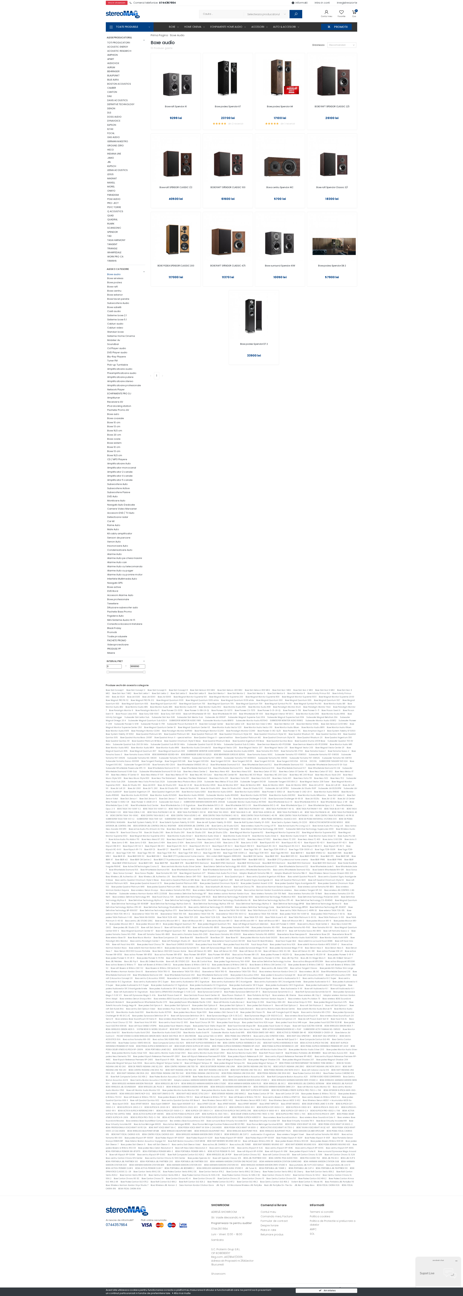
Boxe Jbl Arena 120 (191, 968)
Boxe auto (113, 414)
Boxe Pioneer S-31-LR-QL (269, 710)
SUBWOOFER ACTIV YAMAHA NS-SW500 (321, 1029)
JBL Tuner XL (251, 1168)
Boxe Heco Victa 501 (260, 778)
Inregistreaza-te (347, 3)
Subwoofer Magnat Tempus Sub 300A (124, 1063)
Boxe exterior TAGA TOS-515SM (263, 914)
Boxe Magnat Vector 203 (301, 747)
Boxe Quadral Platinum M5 (149, 734)
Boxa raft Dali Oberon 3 (158, 1144)
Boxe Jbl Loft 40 (333, 785)
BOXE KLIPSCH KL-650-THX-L (215, 1114)
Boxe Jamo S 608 (249, 842)
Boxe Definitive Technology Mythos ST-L (198, 910)
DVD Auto (112, 496)
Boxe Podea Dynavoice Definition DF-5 (242, 991)
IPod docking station (119, 406)
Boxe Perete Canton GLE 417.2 (221, 1181)
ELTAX (110, 129)
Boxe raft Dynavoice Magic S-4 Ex (140, 995)
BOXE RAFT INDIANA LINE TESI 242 (180, 1070)
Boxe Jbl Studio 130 (132, 785)
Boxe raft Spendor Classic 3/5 (227, 1158)
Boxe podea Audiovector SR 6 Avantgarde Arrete (255, 988)
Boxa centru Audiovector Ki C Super (319, 978)
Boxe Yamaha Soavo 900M (137, 754)
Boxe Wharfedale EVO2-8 (306, 802)
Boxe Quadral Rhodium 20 (309, 737)
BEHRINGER (113, 71)
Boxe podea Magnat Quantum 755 (214, 924)
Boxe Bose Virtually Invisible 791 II (298, 1120)
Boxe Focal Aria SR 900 (145, 1022)
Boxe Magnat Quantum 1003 (169, 700)
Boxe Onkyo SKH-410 (275, 1002)
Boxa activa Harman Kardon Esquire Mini (276, 886)
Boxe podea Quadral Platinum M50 (163, 886)
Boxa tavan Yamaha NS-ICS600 (225, 934)
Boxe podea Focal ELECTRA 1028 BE (325, 1022)
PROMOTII (341, 27)
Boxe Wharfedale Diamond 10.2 (257, 764)
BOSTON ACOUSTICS (119, 83)
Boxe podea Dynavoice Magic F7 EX (286, 948)
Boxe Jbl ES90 (148, 696)
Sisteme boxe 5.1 (117, 319)
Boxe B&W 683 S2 (257, 859)
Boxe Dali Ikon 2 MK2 (303, 690)
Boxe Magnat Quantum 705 (221, 703)
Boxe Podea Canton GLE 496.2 (307, 1073)
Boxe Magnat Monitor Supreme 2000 (336, 696)
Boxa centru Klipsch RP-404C (279, 1148)
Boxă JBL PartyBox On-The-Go (278, 1185)
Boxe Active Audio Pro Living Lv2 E (294, 825)
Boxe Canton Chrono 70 (153, 1178)
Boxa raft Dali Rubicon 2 (311, 1005)
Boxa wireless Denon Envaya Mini (135, 998)
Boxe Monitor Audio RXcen (339, 727)
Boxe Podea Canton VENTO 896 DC (134, 1043)
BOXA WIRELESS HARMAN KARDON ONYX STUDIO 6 (264, 1165)
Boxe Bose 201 (217, 937)
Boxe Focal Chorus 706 (131, 832)
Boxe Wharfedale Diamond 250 (179, 975)
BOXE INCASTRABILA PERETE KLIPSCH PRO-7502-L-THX (296, 1090)
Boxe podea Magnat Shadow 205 (264, 1059)
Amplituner (113, 397)
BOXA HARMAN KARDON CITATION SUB (321, 1161)
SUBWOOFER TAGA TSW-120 (149, 819)
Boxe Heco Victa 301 (239, 778)
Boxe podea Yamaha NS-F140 (235, 927)
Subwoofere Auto (117, 484)
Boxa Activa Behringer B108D (176, 1124)
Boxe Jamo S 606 (213, 842)
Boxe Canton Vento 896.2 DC (147, 1171)
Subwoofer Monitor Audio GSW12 (320, 720)
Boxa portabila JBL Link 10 (338, 1165)
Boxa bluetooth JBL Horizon (218, 886)
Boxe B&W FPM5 (318, 859)
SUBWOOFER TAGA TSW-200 (178, 819)
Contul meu (268, 1212)
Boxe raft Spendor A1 (176, 106)
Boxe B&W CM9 (146, 863)
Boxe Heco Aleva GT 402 (208, 839)
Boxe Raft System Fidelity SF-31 (142, 822)
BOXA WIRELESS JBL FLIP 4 (167, 1083)
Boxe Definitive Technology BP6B (288, 903)
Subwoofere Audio (118, 303)
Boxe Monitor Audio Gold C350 (166, 1032)
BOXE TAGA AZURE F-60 (202, 808)
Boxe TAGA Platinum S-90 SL (302, 917)
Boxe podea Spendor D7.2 (254, 343)
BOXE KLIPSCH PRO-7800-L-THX (290, 1114)
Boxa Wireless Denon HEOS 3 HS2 (251, 1100)
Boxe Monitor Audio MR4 (142, 747)
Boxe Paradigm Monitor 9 (121, 710)
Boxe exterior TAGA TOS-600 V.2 (231, 914)
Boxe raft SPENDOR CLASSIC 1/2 (176, 187)
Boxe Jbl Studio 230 (196, 832)
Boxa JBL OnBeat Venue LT (340, 958)
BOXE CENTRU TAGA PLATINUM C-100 (296, 815)
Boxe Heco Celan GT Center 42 (293, 771)
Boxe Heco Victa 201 (218, 778)
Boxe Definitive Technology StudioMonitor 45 (229, 900)
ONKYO (111, 190)
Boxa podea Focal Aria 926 (282, 944)
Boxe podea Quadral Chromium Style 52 (219, 883)
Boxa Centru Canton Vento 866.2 (164, 1175)
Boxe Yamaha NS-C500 (163, 764)
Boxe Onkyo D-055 (255, 1002)
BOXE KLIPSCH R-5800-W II (266, 1110)
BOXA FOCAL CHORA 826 (328, 1185)
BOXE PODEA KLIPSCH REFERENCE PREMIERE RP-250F (236, 1046)
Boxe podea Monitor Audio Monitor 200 (220, 1090)
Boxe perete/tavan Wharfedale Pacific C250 (190, 1002)
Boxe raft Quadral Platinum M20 (290, 880)
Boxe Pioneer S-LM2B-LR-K (144, 802)
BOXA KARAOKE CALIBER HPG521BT (308, 1131)
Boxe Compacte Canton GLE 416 (315, 1039)
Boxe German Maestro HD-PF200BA (274, 744)
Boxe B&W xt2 (121, 859)
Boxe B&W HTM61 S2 (309, 856)
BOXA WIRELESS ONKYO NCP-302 (135, 1093)
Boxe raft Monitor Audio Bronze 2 (229, 1002)
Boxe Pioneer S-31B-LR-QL (197, 710)
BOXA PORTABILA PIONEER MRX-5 (190, 1151)
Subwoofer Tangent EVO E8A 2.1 (283, 781)
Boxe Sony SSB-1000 (149, 713)
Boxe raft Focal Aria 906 (123, 944)
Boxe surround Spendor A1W (280, 265)
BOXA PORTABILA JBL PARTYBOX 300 (191, 1161)
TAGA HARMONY (116, 240)
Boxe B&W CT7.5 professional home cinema (183, 856)
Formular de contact (274, 1221)
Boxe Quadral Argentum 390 (165, 791)
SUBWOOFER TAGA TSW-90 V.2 (120, 819)
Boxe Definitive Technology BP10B (292, 907)
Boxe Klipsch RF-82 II (334, 846)
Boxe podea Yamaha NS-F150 (266, 927)
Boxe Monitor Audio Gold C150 (136, 1032)
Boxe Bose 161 (232, 937)
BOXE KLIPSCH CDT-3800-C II (199, 1110)
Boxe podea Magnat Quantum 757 (179, 924)
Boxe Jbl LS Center (346, 798)
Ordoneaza (318, 44)
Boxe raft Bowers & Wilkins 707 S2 (210, 1097)
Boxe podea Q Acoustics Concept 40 (278, 975)
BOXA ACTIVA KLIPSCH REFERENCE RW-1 (136, 1110)
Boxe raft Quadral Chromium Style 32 (326, 880)
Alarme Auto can (117, 562)
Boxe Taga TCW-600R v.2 (235, 853)
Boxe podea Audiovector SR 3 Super (246, 985)
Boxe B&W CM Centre (253, 856)
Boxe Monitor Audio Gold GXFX (334, 937)
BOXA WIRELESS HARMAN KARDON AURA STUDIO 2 (246, 1080)
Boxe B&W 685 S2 (289, 856)
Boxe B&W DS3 (272, 856)
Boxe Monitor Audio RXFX (117, 730)
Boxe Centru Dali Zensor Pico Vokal (243, 1029)
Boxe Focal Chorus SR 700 (202, 1022)
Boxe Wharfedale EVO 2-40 (266, 805)
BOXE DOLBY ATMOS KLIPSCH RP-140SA (192, 1046)
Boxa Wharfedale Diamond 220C (212, 975)
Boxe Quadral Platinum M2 (248, 737)
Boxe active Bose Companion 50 (215, 1019)
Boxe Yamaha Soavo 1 (315, 751)
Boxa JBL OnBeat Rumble (152, 961)
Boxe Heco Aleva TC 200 (284, 839)
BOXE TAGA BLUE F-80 (334, 808)
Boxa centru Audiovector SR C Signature (190, 981)
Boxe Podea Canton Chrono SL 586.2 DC (241, 1175)
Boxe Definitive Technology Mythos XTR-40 (273, 900)
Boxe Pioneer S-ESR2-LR (273, 791)
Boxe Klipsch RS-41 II (269, 842)
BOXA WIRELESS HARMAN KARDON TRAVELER (132, 1083)
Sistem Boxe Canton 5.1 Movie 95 (307, 1181)
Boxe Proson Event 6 (331, 710)
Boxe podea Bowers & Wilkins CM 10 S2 (191, 964)
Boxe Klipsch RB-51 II (244, 846)
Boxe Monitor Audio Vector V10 (258, 727)
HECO (110, 149)
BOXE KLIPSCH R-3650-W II (241, 1107)
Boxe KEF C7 (163, 849)
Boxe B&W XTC (327, 856)
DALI (109, 96)
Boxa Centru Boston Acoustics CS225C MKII (151, 1080)
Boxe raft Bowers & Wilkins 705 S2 (140, 1097)
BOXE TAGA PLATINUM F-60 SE (161, 812)
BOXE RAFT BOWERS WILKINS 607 (268, 1144)
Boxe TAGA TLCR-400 (167, 917)
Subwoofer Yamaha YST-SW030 (324, 754)
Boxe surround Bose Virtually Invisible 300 (227, 1120)
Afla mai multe (182, 1293)
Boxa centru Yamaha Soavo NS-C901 (189, 934)
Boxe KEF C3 (188, 849)
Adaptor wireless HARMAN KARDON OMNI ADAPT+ (197, 1080)
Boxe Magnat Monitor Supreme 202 (283, 832)
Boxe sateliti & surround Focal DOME (315, 941)
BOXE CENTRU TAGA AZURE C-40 (186, 815)
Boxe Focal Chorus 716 (243, 886)
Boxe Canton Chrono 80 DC (126, 1178)
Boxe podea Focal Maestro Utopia (175, 1026)
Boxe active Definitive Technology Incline (271, 961)
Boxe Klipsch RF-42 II (337, 842)
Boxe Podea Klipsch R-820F (289, 1137)
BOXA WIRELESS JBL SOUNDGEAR (121, 1086)
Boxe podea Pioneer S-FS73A (150, 958)
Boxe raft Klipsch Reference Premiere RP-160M (204, 1056)
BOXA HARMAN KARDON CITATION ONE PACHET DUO (233, 1161)
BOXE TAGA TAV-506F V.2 (129, 808)
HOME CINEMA (192, 27)
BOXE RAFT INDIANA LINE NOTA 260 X (323, 1066)
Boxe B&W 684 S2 (205, 859)
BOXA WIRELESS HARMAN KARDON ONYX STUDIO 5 (199, 1134)
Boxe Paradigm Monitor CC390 (240, 730)
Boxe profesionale (118, 599)
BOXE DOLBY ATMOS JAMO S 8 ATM (318, 1103)
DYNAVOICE (113, 120)
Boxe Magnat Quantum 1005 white (202, 700)
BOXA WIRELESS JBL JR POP (219, 1154)
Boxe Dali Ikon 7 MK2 (121, 693)
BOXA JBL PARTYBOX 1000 (254, 1158)
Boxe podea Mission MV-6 (319, 920)
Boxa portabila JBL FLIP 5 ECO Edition (306, 1165)
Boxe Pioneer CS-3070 (172, 710)
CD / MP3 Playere (117, 459)
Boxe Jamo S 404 (157, 842)
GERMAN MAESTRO (117, 141)
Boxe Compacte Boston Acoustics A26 (246, 1076)
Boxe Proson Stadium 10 (233, 995)
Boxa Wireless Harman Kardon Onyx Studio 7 (127, 1185)
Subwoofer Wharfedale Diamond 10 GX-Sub (160, 771)
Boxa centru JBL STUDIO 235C (139, 920)
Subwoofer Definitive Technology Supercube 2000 (310, 829)
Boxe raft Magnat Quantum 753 (171, 931)
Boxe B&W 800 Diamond (324, 863)
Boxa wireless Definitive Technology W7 (187, 893)
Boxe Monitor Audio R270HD (254, 795)
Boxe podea (114, 282)
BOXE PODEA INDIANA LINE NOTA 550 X (282, 1070)
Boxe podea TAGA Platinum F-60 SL (328, 914)
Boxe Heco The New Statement (192, 778)
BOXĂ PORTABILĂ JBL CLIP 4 (301, 1168)
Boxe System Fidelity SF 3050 (120, 734)
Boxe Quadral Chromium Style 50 (270, 734)
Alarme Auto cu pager (120, 570)
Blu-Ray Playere (116, 356)
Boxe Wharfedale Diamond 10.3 (288, 764)
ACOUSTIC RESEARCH (119, 50)
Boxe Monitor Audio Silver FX (236, 836)
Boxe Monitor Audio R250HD (163, 795)
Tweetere (113, 603)
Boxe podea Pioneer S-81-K (340, 954)
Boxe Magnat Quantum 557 (327, 700)
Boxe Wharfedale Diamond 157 (186, 869)
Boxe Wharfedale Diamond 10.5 (228, 768)
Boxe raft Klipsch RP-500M (122, 1154)
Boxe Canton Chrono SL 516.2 (306, 1175)
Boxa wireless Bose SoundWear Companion (146, 1120)
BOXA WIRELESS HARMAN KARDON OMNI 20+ (274, 1086)
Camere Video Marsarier (122, 508)
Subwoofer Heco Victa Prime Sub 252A (146, 781)
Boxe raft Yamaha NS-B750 (177, 927)
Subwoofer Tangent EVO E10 (137, 764)
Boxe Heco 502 (321, 778)
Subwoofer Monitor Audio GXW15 (238, 751)
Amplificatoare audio (120, 368)
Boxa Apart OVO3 (121, 1103)
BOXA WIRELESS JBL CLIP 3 (236, 1134)
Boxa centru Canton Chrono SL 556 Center (165, 1158)
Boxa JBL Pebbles (114, 961)
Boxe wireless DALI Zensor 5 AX (223, 1012)
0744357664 (116, 1224)
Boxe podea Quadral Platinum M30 (180, 883)
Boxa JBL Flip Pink (290, 958)
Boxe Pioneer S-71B (291, 710)
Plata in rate (268, 1230)
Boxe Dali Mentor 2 (236, 693)
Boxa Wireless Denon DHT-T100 (186, 876)
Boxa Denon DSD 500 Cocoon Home (169, 951)
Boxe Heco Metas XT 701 (177, 774)
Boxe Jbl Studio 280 (153, 832)
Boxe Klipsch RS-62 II (289, 846)
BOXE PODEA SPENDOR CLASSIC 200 (176, 265)
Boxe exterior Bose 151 (342, 934)
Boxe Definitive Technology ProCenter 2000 (318, 897)
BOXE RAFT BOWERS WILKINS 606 (301, 1144)
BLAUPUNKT (113, 75)
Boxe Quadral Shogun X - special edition (213, 737)
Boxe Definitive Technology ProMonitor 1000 (185, 900)
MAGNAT (112, 178)
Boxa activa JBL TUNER (240, 1144)
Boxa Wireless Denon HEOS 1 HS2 (217, 1100)
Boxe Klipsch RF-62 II (222, 846)
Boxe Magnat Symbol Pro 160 (307, 703)
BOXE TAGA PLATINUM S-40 (289, 812)
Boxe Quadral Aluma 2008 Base (310, 741)
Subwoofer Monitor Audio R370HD (251, 720)
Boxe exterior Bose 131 (116, 937)
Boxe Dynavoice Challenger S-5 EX (249, 798)
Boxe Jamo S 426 (138, 842)
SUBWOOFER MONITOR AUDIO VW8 (185, 720)
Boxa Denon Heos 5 (334, 948)
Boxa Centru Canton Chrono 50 (281, 1178)
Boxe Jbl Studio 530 (167, 785)
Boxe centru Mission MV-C (167, 920)
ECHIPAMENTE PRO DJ (119, 393)
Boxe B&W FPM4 (239, 859)
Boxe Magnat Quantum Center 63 (194, 727)
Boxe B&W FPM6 (334, 859)
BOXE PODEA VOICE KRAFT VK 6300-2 (241, 1127)
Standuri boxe (115, 331)
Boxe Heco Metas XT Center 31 (125, 774)
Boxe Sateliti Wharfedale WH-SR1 (328, 869)
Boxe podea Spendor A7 (228, 106)
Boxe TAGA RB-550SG (144, 917)
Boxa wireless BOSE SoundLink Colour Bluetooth (176, 998)
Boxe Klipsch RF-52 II (133, 846)
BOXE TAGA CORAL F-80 (134, 812)
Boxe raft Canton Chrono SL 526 (340, 1154)
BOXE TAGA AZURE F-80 (226, 808)
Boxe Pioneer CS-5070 (221, 710)
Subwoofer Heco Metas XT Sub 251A (221, 781)
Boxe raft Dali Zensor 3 (151, 927)
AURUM (111, 67)
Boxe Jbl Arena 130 (250, 968)
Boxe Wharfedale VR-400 (251, 713)
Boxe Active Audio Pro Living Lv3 (328, 825)
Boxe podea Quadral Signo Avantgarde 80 (295, 883)
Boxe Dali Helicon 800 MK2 (257, 690)
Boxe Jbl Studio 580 (210, 788)
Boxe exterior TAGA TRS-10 (157, 971)
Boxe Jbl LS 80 (328, 798)
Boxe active (114, 587)
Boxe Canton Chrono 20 (229, 1178)
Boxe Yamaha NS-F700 (292, 751)
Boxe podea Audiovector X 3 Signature (169, 985)
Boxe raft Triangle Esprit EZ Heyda (283, 1012)
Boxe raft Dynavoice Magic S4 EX (216, 948)
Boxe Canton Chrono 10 (253, 1178)
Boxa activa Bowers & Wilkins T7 (121, 964)
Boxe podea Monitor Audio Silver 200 (306, 1049)
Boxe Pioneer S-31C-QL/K (269, 730)
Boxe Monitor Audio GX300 (247, 791)
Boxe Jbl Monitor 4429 (273, 785)
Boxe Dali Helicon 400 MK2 (229, 690)
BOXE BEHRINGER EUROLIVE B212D (196, 754)
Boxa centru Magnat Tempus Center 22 (163, 1063)
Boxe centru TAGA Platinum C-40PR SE (298, 910)
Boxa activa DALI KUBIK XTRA (194, 1039)
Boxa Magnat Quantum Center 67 (137, 931)
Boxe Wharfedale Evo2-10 (280, 802)
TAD (109, 235)
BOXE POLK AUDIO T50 (310, 1158)
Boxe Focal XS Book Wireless (260, 941)
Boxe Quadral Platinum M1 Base (147, 741)
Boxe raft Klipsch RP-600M (250, 1151)
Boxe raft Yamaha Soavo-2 (336, 931)
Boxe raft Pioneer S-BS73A (238, 958)
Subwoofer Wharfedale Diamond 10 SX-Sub (326, 764)
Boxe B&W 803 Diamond (273, 863)
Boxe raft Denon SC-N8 (304, 951)
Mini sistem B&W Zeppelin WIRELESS (224, 856)
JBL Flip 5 (220, 1185)
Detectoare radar (117, 517)
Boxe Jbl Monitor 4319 (251, 785)
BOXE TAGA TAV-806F (179, 808)
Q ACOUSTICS (115, 211)
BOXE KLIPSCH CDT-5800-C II (294, 1110)
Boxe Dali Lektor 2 (160, 693)
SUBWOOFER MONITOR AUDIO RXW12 (286, 720)
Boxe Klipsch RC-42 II (292, 842)
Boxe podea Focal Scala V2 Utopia (274, 1026)
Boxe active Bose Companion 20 (280, 1019)
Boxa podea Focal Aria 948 (208, 944)
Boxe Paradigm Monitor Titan (317, 707)
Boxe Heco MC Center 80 (225, 774)
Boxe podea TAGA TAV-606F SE (294, 914)
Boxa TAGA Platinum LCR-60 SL (263, 910)
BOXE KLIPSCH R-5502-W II (326, 1107)
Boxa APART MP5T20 (269, 1103)
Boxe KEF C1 (176, 849)
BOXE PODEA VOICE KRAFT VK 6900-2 (335, 1124)
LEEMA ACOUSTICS (117, 170)
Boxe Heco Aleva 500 (241, 771)
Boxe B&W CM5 (223, 859)
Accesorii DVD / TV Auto (121, 512)
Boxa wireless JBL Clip (193, 886)
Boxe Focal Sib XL (339, 1019)
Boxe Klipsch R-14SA (164, 1059)
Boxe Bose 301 (202, 937)
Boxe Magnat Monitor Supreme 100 (190, 696)
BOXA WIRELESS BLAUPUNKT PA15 (242, 1131)
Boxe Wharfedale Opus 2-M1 (334, 802)
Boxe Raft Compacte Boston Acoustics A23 (287, 1076)
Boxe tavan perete (118, 298)
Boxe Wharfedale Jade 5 (322, 866)
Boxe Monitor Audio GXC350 (282, 795)
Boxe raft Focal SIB (201, 941)
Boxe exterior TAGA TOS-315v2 (186, 971)
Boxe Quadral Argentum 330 (338, 737)
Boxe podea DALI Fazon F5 (252, 1012)
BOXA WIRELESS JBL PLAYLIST (339, 1083)
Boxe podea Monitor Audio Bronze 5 (236, 1008)
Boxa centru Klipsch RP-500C (151, 1154)
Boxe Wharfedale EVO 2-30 (238, 805)
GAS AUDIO (113, 137)
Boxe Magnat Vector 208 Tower (314, 781)
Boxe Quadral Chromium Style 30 (279, 737)
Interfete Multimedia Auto (122, 578)
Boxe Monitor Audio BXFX (312, 727)
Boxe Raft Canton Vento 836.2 (320, 1171)
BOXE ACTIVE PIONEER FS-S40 (221, 1151)
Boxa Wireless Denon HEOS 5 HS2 (284, 1100)
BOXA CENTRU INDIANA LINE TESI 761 (181, 1066)
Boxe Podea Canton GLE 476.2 (134, 1181)
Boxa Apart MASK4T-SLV (183, 1103)
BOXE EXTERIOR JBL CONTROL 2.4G (194, 825)
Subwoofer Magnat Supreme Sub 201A (246, 717)
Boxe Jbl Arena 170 (230, 968)
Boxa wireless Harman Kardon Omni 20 (278, 971)
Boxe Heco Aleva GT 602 (233, 839)
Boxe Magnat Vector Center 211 (329, 747)
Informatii (301, 3)
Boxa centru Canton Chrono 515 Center (124, 1158)
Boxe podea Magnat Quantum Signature (207, 931)
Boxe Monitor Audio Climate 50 (196, 747)
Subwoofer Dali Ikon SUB (163, 717)
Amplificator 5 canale (120, 480)
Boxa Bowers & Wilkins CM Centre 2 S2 (268, 964)
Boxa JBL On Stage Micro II (313, 958)
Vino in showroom (116, 2)
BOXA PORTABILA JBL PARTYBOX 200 (156, 1161)
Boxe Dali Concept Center (211, 724)
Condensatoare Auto (119, 550)
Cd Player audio (116, 348)
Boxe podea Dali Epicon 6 (150, 1005)
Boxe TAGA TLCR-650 (232, 917)
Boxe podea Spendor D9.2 (332, 265)
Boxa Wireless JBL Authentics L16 (154, 876)
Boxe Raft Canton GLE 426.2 (192, 1181)
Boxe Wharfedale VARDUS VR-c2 (192, 764)
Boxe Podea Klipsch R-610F (317, 1137)
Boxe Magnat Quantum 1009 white (237, 700)
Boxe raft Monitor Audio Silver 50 (236, 1049)
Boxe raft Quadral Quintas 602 (144, 1100)
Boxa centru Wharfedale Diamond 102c (291, 869)
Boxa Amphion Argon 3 (314, 730)
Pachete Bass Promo (119, 611)
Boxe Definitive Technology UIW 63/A (193, 897)
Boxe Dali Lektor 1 (141, 693)
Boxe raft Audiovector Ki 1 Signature (131, 991)
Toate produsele (117, 636)
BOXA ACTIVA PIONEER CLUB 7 (148, 1168)
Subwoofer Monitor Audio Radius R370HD (246, 802)
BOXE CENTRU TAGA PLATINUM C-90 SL (221, 815)
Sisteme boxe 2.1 (117, 315)
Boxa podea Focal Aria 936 (236, 944)
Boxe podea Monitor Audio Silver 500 (129, 1053)
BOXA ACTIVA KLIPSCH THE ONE (314, 1043)
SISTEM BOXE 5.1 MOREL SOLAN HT (152, 1029)
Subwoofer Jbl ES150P (215, 717)
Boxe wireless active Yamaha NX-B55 (316, 886)
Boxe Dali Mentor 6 (276, 693)
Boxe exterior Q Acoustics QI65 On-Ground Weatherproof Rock (241, 978)
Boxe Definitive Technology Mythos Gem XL (171, 903)
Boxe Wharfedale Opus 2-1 (293, 805)
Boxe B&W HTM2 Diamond (223, 863)
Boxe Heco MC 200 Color (275, 774)
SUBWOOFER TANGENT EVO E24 (333, 761)
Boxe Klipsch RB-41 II (155, 846)
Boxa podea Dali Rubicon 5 (260, 1005)
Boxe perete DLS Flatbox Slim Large (336, 968)
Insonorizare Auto (117, 545)
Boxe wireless (115, 278)
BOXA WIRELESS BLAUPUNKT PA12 (209, 1131)
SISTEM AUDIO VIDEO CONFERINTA (325, 1076)
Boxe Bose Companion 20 (166, 937)
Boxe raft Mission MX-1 (269, 920)
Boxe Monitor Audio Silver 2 (208, 836)
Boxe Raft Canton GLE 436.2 (164, 1181)
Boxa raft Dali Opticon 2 (286, 1005)
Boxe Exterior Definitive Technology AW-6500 (225, 866)
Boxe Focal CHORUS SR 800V (179, 944)
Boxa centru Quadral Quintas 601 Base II (181, 1100)
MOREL (111, 186)
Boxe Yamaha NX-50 (322, 927)
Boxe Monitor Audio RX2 (210, 707)
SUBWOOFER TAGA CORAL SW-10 (244, 819)
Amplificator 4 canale (120, 475)
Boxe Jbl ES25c (312, 798)
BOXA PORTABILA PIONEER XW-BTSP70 (123, 1151)
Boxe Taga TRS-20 (252, 849)
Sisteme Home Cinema (121, 336)
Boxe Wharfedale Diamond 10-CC (163, 768)
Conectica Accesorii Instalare (125, 623)
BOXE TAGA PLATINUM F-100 (309, 808)
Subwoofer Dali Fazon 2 (170, 802)
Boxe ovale (113, 438)
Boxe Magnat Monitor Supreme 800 (263, 696)
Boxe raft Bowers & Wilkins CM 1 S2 (127, 968)
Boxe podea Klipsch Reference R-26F (245, 1056)
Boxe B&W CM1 (342, 856)
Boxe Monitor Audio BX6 (161, 707)
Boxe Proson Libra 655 (126, 713)
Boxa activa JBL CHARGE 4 (215, 1144)
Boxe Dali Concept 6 (157, 690)
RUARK (110, 223)
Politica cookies (320, 1216)
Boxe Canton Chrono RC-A (178, 1178)
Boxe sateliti (114, 307)
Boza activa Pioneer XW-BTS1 (168, 954)
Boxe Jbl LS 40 (185, 785)
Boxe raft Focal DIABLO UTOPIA (143, 1026)
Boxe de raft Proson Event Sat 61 (313, 1019)
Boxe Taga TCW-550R (325, 849)
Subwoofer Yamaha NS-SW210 (142, 758)
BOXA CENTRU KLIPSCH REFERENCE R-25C (242, 1043)
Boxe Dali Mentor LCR (284, 724)
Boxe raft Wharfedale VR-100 (197, 713)
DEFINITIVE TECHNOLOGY (121, 104)
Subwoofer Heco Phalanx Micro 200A (184, 781)
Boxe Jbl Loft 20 (118, 788)
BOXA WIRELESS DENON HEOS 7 (338, 1026)
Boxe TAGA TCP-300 (254, 917)
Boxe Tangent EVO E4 (220, 761)
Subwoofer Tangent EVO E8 (253, 781)
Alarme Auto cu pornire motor (125, 574)
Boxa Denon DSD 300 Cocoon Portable (132, 951)
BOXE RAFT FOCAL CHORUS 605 (125, 1134)
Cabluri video (115, 327)
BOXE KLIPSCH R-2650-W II (157, 1107)
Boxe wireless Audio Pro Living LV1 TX (258, 825)
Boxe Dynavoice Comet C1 (210, 991)
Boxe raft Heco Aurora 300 (335, 1053)
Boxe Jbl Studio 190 (189, 788)
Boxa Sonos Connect (123, 873)
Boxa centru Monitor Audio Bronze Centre (275, 1008)
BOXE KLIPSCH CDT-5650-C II (169, 1110)
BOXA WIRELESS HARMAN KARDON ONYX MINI (187, 1086)
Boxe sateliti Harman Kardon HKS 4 (145, 948)
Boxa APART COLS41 (206, 1103)
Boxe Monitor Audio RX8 (259, 707)
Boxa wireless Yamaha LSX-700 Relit (268, 893)
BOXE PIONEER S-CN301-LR (320, 1032)
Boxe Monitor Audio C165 (307, 713)
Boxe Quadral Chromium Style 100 (235, 734)
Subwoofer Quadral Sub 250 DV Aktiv (130, 744)
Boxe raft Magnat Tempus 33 (198, 1063)
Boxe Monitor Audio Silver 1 (180, 836)
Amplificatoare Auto (119, 463)
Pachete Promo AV (118, 410)
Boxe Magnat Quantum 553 (269, 700)
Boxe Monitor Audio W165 (333, 713)
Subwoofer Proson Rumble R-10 (182, 724)
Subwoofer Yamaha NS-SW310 (272, 758)
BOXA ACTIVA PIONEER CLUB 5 (119, 1168)
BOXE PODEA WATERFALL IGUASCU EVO (279, 819)
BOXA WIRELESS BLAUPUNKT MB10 (176, 1131)
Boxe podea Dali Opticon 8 (204, 1005)
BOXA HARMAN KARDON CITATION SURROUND (280, 1161)
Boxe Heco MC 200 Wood (301, 774)
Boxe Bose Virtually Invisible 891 (331, 1120)
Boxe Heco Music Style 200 (328, 774)
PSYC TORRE (114, 207)
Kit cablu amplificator (119, 533)
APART (110, 59)
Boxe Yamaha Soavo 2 (338, 751)
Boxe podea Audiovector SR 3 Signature (285, 985)
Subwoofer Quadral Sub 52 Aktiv (239, 744)
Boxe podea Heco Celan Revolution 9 (155, 1148)
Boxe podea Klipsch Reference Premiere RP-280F (156, 1056)
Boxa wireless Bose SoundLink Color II (317, 1117)
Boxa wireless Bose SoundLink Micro (280, 1117)
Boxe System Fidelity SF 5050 (341, 730)
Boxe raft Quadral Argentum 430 (217, 880)
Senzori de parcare (118, 537)
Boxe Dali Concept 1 (115, 690)
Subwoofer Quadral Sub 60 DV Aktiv (204, 744)
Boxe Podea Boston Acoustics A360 (209, 1076)
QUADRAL (112, 219)
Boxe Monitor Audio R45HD (326, 791)
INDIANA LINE (114, 153)
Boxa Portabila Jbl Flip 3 (258, 995)
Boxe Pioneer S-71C (292, 730)
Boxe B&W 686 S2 (136, 856)
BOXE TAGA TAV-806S (218, 812)
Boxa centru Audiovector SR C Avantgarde (232, 981)
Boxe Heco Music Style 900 (179, 829)
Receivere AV (115, 401)
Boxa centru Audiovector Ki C (286, 978)
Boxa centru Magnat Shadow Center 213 (196, 1059)
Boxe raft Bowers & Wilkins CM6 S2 (154, 964)
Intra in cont (322, 3)
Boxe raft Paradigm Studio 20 (176, 941)
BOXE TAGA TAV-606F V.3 (154, 808)
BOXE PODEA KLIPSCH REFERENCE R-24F (154, 1046)
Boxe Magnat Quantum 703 (192, 703)
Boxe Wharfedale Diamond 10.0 (225, 764)
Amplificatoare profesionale (124, 385)
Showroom (218, 1274)
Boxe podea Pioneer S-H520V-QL (276, 954)
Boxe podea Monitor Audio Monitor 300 (180, 1090)
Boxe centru (114, 290)
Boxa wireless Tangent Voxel (290, 1134)
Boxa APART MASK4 (140, 1103)
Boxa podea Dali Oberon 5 (133, 1144)
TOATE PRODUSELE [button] (127, 27)
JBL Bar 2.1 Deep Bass (305, 1185)
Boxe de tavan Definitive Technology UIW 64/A (217, 829)
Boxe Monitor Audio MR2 (117, 747)
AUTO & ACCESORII (284, 27)
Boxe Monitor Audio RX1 (185, 707)
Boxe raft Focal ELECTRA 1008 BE (307, 1026)
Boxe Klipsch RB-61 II (312, 846)
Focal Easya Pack (259, 944)
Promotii (112, 632)
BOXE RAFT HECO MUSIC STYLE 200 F (193, 1093)
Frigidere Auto (115, 615)
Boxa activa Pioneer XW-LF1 (330, 951)
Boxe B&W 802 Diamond (299, 863)
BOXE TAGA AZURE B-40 (264, 812)
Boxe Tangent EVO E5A (287, 761)
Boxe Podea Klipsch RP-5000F (260, 1137)
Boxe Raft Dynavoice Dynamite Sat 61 (313, 991)
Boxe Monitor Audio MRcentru (312, 795)
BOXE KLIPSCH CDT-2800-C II (213, 1107)
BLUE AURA (113, 79)
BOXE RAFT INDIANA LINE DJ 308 (213, 1070)
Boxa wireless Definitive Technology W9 (131, 897)
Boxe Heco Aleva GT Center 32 (181, 839)
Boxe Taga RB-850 (279, 853)
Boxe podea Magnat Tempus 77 (262, 1063)
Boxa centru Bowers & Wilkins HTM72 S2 (321, 1097)
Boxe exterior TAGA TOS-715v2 (243, 971)
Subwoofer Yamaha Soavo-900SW (122, 761)
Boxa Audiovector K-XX (291, 988)
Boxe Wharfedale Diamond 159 (217, 869)
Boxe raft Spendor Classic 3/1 (332, 187)
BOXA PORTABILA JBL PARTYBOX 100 (122, 1161)
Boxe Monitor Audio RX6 (235, 707)
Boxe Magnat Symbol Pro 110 (278, 703)
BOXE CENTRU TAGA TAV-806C (124, 815)
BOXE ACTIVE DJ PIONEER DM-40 (291, 1032)
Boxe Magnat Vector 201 (276, 747)
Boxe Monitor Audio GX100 (220, 791)
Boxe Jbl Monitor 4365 (296, 785)
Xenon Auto (114, 541)
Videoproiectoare (118, 644)
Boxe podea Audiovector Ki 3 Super (132, 985)
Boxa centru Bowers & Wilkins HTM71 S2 (281, 1097)
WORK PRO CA (115, 256)
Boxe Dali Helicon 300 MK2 (202, 690)
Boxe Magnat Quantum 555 (298, 700)
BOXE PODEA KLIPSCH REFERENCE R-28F (280, 1046)
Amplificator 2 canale (120, 471)
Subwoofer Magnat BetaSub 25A (322, 717)
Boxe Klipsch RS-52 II (200, 846)
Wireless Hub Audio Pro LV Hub (222, 873)
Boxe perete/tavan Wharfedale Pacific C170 (146, 1002)
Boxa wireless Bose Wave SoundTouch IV (178, 1019)
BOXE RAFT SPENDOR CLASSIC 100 (228, 187)
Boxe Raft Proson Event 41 (170, 995)
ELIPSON (111, 124)
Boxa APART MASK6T (247, 1103)
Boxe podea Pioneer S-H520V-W (310, 954)
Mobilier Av (113, 340)
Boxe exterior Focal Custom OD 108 (228, 941)
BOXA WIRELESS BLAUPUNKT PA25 (275, 1131)
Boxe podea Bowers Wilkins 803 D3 (327, 1141)
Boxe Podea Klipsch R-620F (199, 1137)
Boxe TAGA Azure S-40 (275, 917)
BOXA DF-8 (282, 931)
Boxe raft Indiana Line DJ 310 (315, 1070)
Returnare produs (272, 1234)
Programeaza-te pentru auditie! (231, 1223)
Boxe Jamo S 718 (231, 842)
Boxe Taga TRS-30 (146, 853)
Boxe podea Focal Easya (228, 1022)
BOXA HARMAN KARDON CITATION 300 (184, 1165)
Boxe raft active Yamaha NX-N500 (322, 1134)
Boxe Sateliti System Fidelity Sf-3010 (177, 822)
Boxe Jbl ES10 (149, 785)
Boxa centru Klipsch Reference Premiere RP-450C (288, 1056)
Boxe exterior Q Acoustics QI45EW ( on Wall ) (188, 978)
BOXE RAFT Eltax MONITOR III (183, 1029)
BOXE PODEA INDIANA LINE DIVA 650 (238, 1073)
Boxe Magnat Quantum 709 (249, 703)
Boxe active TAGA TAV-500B (232, 910)
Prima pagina (159, 35)
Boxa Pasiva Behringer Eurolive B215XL (265, 1124)
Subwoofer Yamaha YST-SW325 (305, 758)
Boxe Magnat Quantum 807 (143, 751)
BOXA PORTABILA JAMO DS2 (158, 1049)
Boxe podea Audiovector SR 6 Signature (168, 988)
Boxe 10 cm (113, 422)
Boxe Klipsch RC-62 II (267, 846)
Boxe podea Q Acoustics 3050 (245, 975)
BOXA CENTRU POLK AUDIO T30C (283, 1158)
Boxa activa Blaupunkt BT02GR (340, 961)
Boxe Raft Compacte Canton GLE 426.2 (186, 1154)
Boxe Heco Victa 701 (303, 778)
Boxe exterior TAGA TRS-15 (214, 971)
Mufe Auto (113, 529)
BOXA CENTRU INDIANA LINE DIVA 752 (146, 1070)
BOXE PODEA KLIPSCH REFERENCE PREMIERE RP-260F (324, 1046)
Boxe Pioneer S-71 (311, 710)
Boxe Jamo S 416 (120, 842)
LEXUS (110, 174)
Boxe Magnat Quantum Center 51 (160, 727)
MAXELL (111, 182)
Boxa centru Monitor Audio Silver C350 (206, 1053)
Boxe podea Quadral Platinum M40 (128, 886)
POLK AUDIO (113, 199)
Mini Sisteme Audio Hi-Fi (121, 620)
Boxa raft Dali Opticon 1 (336, 1005)
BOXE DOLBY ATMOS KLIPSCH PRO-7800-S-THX (252, 1114)
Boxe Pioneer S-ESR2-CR (117, 802)
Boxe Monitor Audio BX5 (137, 707)
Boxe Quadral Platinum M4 (176, 734)
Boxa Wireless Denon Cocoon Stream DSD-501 (331, 873)
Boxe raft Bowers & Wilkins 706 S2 (245, 1097)
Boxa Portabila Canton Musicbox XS (257, 1039)
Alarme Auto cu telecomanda (124, 566)
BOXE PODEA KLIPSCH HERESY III (246, 1117)
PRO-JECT (113, 203)
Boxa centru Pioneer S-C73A (266, 958)
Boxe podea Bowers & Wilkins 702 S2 (318, 1093)
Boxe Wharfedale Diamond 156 (155, 869)
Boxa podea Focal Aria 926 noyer (257, 1022)
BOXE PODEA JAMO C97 (208, 1049)
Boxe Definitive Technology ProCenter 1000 (233, 897)
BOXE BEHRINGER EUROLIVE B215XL (229, 754)
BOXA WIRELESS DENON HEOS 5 (120, 1029)
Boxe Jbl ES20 (118, 696)
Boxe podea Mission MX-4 (148, 924)
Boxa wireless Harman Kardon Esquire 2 (267, 998)
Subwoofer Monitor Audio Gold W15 (228, 1032)
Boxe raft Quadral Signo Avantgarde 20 (254, 880)
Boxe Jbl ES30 (133, 696)
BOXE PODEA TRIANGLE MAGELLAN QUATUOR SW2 (251, 931)
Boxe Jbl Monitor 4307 (228, 785)
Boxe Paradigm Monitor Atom (287, 707)
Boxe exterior (115, 294)
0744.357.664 (219, 1229)
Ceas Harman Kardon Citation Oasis (196, 1185)
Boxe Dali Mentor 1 (216, 693)
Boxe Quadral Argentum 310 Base (248, 741)
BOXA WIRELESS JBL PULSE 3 (151, 1086)
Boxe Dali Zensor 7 (167, 798)
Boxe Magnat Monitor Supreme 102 (246, 832)
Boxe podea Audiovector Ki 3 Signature (208, 985)
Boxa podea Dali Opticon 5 (232, 1005)
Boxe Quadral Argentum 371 (137, 791)
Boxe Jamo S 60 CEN (332, 839)
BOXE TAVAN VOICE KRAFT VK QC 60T (313, 1127)
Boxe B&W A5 (119, 856)
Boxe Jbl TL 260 (150, 788)
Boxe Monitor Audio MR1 (341, 744)
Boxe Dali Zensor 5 (148, 798)
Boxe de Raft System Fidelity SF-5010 (252, 822)
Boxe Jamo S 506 (194, 842)
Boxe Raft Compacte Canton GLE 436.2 (129, 1076)
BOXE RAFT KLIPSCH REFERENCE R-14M (203, 1043)
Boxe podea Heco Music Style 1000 (190, 1012)
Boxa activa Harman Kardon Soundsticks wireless (268, 890)
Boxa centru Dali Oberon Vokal (186, 1144)
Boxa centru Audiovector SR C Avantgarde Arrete (277, 981)
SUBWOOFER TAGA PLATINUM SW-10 (210, 819)
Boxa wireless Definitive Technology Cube (254, 907)
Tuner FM (112, 360)
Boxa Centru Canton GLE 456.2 (274, 1181)
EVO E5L (313, 761)
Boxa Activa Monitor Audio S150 (242, 1053)
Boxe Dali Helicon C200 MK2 (334, 724)
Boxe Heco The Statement (164, 778)
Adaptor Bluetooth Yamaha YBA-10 (255, 873)
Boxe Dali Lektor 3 (179, 693)
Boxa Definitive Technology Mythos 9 (253, 903)
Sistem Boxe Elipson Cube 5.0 (228, 849)
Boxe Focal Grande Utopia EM (241, 1026)
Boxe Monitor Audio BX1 (334, 703)
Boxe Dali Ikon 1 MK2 (281, 690)
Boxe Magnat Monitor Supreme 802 (319, 832)
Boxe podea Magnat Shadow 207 (298, 1059)
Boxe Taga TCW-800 (259, 853)
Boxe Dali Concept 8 (178, 690)
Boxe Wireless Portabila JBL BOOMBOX (302, 1053)
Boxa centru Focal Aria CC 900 (173, 1022)
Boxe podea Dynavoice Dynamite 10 (182, 948)
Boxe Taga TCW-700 (125, 853)
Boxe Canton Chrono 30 (204, 1178)
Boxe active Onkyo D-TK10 (300, 1002)
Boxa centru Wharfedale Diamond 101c (252, 869)
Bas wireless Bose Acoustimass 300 (187, 1120)
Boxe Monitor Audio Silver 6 (265, 836)
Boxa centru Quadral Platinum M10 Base (180, 880)
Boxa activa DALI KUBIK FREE (166, 1039)
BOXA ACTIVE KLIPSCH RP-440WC (148, 1114)
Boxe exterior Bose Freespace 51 (292, 934)
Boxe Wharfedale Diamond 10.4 (196, 768)
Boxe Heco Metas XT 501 (152, 774)
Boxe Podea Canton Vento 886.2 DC (180, 1171)
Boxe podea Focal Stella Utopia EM (209, 1026)
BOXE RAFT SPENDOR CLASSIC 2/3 (332, 106)
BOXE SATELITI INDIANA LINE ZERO (288, 1066)
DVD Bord (112, 591)
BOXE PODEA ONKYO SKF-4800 (261, 1032)
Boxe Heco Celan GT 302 (265, 771)
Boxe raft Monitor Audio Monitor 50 (314, 1086)
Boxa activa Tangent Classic (303, 968)
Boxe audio (114, 274)
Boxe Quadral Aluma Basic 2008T (136, 737)
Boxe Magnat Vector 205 (225, 747)
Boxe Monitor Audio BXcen (287, 727)
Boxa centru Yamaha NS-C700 (315, 1012)
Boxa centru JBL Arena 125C (275, 968)
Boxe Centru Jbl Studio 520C (225, 825)
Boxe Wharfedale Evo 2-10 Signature (178, 805)
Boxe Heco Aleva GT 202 (153, 839)
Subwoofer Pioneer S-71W (153, 724)
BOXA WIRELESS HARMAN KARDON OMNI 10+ (231, 1086)
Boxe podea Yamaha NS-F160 (296, 927)
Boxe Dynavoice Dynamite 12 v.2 (278, 991)
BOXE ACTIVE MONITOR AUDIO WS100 (326, 822)
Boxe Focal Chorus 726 (163, 897)
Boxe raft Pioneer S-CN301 (283, 924)
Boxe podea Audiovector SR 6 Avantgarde (210, 988)
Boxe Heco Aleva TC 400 (309, 839)
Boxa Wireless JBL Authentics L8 (121, 876)
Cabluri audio (115, 323)
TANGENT (112, 244)
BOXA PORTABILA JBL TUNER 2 (272, 1168)
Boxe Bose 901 (186, 937)
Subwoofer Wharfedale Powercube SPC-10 (126, 768)
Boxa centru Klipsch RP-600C (309, 1148)
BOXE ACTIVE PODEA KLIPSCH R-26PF (183, 1114)
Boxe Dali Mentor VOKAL (307, 724)
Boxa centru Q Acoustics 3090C (150, 978)
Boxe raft (112, 286)
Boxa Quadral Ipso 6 (234, 876)
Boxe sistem (114, 442)
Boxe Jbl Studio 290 (175, 832)
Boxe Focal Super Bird (286, 941)
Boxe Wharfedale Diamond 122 (293, 866)
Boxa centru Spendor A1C (280, 187)
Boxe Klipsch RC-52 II (177, 846)
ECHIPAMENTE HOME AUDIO (226, 27)
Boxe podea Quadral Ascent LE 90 (257, 883)
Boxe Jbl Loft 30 (316, 785)
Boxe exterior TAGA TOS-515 (173, 914)
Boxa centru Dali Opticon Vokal (140, 1008)
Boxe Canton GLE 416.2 (247, 1181)
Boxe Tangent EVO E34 (198, 761)
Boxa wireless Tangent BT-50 (308, 890)
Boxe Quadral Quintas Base (279, 741)
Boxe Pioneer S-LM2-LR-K (300, 791)
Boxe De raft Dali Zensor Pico (211, 1029)
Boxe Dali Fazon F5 (187, 798)
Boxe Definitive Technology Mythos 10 (323, 903)
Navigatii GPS (115, 582)
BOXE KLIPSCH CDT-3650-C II (270, 1107)
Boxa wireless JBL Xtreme (284, 995)
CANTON (112, 92)
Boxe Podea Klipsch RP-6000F (170, 1137)
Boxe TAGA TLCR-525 (210, 917)
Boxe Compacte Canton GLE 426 (168, 1043)
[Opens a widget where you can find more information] (438, 1275)
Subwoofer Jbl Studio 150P (303, 788)
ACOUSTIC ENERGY (117, 46)
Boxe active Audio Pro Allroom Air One (147, 829)
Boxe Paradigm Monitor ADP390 (177, 730)
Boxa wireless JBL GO (309, 971)
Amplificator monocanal (121, 467)
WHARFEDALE (114, 252)
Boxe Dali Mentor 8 (296, 693)
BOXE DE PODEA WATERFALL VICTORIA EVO (318, 819)
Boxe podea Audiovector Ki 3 (316, 981)
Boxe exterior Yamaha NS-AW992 (259, 934)
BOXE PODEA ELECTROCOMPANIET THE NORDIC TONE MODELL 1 (306, 1063)
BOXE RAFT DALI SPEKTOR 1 (299, 1036)
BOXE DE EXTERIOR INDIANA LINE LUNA (217, 1066)
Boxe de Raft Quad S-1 (287, 1039)
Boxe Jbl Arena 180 (211, 968)
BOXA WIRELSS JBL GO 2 (275, 1083)
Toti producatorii (118, 42)
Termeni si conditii (321, 1212)
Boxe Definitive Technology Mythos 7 (146, 900)
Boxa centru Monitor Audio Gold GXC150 (298, 937)
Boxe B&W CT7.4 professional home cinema (174, 859)
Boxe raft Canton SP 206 (287, 1093)
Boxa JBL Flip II (131, 961)
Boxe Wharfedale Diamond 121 (263, 866)
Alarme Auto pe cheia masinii (124, 558)
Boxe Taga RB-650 (212, 853)
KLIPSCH (111, 166)
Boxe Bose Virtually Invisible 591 (264, 1120)
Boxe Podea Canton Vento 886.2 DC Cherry (283, 1171)
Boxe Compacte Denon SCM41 (224, 1039)
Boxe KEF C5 (149, 849)
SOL (312, 1234)
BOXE (172, 27)
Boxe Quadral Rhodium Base (216, 741)
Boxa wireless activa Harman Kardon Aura (229, 893)
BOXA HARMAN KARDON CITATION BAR (146, 1165)
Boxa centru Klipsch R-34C (222, 1148)
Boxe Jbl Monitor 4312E (204, 785)
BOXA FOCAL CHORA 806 (129, 1188)
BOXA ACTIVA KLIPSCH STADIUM (176, 1117)
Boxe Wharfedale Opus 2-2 (321, 805)
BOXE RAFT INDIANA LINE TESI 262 (246, 1070)
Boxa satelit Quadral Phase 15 (302, 876)
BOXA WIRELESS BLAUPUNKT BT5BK (143, 1131)
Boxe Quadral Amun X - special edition (173, 737)
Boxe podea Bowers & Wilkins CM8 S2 (306, 964)
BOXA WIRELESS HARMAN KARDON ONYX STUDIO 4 (294, 1080)
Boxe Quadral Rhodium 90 (301, 734)
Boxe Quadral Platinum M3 (204, 734)
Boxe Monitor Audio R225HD (134, 795)
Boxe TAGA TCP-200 (188, 917)
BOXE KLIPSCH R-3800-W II (298, 1107)
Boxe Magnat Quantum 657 (164, 703)
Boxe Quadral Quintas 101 (117, 741)
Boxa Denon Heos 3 (314, 948)
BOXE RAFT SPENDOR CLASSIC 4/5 (228, 265)
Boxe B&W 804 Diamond (248, 863)
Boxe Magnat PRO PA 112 (117, 700)
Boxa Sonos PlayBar (144, 873)
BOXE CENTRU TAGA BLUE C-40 (155, 815)
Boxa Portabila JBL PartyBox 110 (339, 1181)
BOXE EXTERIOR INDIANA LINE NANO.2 (229, 1093)
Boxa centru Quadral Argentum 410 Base (266, 876)
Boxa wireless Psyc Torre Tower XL (173, 1008)
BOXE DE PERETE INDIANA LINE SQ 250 (145, 1066)
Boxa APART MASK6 (227, 1103)
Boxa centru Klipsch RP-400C (340, 1148)
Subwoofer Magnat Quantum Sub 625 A (147, 720)
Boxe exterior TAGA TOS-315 (332, 910)
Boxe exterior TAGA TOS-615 (145, 914)
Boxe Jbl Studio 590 (231, 788)
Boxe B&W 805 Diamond (197, 863)
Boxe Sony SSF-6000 (171, 713)
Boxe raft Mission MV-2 (193, 920)
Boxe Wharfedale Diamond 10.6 (260, 768)
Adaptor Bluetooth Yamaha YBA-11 (291, 873)
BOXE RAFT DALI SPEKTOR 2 (325, 1036)
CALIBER (111, 87)
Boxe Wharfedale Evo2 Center (144, 805)
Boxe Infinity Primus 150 (318, 693)
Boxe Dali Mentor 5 (256, 693)
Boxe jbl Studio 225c (218, 832)
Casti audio (114, 311)
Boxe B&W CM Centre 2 (141, 859)
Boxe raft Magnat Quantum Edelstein (250, 924)
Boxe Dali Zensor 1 (128, 798)
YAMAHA (112, 260)
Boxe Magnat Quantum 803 (171, 751)
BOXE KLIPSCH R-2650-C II (129, 1107)
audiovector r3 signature (263, 1134)
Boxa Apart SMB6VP (160, 1103)
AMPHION (112, 54)
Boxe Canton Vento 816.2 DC (133, 1175)
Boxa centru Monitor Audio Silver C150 (167, 1053)
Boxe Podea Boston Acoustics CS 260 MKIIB (170, 1076)
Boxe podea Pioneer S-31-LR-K (120, 958)
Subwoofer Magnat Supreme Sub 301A (285, 717)
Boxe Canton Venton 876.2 (211, 1171)
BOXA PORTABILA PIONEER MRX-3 (158, 1151)
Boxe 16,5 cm (114, 430)
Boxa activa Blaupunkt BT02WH (308, 961)
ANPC (313, 1229)
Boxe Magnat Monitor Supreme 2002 (147, 836)
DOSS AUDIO (114, 116)
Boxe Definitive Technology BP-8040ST (328, 907)
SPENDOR (112, 232)
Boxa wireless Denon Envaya (144, 890)
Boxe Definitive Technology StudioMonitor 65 (165, 907)
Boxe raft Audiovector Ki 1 (316, 988)
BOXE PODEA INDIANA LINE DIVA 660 (274, 1073)
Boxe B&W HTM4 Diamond (124, 863)
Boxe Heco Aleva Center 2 (195, 771)
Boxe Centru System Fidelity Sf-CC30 (289, 822)
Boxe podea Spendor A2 (199, 1158)
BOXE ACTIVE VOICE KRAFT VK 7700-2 (277, 1127)
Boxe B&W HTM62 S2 (315, 853)
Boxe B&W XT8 (176, 863)
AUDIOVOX (113, 63)
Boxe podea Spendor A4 (280, 106)
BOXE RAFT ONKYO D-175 (163, 1093)
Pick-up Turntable (117, 364)
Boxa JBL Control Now (202, 961)
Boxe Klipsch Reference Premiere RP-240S (133, 1059)
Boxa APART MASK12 (290, 1103)
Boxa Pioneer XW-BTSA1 (219, 954)
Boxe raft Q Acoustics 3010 (338, 975)
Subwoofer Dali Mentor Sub (190, 717)
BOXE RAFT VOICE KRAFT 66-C (162, 1127)
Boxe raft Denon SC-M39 (200, 951)
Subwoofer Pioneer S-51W (126, 724)
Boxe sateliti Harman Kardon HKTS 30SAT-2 (318, 944)
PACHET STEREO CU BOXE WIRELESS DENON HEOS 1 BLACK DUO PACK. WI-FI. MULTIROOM (156, 1036)
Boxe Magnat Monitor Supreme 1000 (299, 696)
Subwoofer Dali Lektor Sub (136, 717)
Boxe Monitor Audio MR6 (167, 747)
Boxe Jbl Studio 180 (169, 788)
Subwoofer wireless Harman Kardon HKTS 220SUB (143, 893)
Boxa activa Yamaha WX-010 (136, 1039)
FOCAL (111, 133)
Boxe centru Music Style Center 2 (313, 924)
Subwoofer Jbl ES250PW (329, 788)
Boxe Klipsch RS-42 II (314, 842)
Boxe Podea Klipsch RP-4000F (229, 1137)
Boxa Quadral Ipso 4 (213, 876)
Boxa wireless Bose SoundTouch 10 (301, 1015)
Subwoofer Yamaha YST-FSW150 (174, 758)
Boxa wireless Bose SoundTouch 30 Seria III (135, 1019)
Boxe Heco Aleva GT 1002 (259, 839)
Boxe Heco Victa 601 (281, 778)
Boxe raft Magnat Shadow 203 (231, 1059)
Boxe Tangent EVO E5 (242, 761)
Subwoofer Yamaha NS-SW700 (337, 758)
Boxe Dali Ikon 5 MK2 (325, 690)
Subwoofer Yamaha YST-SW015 (207, 758)
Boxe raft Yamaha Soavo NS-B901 (154, 934)
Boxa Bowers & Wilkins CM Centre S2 (163, 968)
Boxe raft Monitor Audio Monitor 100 (143, 1090)
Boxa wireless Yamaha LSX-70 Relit (305, 893)
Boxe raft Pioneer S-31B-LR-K (179, 958)
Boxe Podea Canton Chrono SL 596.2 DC (201, 1175)
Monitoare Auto (116, 500)
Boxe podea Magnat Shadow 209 (332, 1059)
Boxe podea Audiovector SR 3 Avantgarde (326, 985)
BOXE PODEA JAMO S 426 (184, 1049)
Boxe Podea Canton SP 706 (260, 1093)
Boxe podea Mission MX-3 (121, 924)
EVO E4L (303, 761)
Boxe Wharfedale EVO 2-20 (210, 805)
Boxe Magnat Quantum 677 (192, 873)
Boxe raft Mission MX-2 (293, 920)
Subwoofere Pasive (118, 492)
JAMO (110, 157)
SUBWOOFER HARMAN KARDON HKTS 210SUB (204, 802)
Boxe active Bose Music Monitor (248, 1019)
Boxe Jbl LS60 (134, 788)
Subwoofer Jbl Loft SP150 (277, 788)
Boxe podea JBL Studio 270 (126, 927)
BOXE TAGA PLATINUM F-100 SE (191, 812)
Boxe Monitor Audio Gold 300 (130, 1012)
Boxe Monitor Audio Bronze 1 (205, 1008)
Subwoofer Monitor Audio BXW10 (218, 720)
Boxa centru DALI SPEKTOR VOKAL (269, 1036)
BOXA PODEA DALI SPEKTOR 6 (238, 1036)
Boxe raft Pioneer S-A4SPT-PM (210, 958)
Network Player (116, 389)
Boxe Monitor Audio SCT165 (158, 1012)
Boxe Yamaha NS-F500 (267, 751)
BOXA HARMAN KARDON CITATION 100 (221, 1165)
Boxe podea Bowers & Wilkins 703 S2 (175, 1097)
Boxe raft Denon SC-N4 (250, 951)
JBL (109, 162)
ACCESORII (257, 27)
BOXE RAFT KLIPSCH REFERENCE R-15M (280, 1043)
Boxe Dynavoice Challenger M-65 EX (286, 798)
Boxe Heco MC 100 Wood (251, 774)
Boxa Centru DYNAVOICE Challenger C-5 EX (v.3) (172, 991)
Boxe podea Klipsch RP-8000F (139, 1137)
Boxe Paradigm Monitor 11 (147, 710)
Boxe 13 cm (113, 426)
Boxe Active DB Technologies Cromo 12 (141, 866)
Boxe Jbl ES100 (164, 696)
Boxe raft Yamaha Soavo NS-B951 (305, 931)
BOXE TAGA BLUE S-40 (241, 812)
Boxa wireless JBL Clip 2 (309, 995)
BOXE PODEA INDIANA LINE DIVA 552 (202, 1073)
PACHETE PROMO (116, 640)
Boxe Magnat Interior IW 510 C (279, 713)
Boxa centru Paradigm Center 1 (145, 941)
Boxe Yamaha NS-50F (166, 873)
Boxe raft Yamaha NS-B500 (206, 927)
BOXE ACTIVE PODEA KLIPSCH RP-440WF (212, 1117)
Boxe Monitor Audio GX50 (194, 791)
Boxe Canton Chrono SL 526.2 (276, 1175)
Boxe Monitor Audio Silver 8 (294, 836)
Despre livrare (270, 1225)
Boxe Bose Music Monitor (139, 937)
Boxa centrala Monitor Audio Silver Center (181, 866)
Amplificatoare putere (120, 377)
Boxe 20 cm (114, 434)
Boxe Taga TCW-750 (166, 853)
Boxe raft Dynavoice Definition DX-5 (188, 1015)
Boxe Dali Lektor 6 (336, 795)
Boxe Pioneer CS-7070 (245, 710)
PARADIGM (113, 194)
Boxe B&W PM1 (161, 863)
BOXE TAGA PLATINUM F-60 (251, 808)
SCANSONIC (114, 227)
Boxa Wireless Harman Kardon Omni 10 (124, 971)
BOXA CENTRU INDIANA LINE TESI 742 (254, 1066)
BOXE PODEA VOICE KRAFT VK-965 (300, 1124)
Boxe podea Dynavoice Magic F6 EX (250, 948)
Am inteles (329, 1290)
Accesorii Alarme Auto (120, 595)
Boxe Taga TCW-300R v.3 (301, 849)
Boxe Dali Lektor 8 (197, 693)
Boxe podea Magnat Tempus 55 (229, 1063)
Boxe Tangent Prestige (152, 761)
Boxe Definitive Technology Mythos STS (158, 910)
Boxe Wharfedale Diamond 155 (123, 869)
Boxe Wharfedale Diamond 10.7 (291, 768)
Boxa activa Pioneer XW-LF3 (245, 954)
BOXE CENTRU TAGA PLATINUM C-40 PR (259, 815)
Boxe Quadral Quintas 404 (328, 734)
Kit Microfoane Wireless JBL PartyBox (244, 1185)
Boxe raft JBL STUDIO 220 (177, 961)
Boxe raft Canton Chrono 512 (247, 1154)
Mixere (111, 652)
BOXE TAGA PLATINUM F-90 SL (280, 808)
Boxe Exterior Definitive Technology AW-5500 (262, 829)
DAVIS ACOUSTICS (117, 100)
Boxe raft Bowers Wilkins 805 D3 (258, 1141)
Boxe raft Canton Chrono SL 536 (307, 1154)
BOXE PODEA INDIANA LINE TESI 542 (167, 1073)
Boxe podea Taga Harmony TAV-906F (232, 961)
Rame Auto (113, 525)
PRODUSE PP (114, 648)
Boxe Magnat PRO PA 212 (142, 700)
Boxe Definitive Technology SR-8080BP (130, 903)
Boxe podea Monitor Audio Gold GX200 (259, 937)
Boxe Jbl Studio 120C (253, 788)
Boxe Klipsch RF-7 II (133, 849)
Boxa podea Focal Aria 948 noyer (291, 1022)
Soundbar (113, 344)
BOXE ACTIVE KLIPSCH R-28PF (321, 1114)
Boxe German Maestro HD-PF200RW (310, 744)
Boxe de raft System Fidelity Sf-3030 (214, 822)
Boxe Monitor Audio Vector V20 (227, 727)
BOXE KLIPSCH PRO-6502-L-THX (325, 1110)
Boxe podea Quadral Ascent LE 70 (146, 883)
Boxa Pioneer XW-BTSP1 (195, 954)
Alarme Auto (114, 554)
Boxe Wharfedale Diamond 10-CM (324, 768)
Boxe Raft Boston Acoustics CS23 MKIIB (186, 1141)
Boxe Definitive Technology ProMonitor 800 (275, 897)
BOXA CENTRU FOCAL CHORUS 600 (158, 1134)
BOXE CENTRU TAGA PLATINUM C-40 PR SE (334, 815)
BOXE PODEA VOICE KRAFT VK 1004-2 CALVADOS (200, 1127)
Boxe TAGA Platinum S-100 (331, 917)
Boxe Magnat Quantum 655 (135, 703)
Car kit (111, 521)
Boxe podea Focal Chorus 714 (150, 944)
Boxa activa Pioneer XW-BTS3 (138, 954)
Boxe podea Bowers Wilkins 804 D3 (291, 1141)
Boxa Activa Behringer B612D (147, 1124)
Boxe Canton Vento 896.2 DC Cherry (243, 1171)
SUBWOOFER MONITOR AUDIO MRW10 (204, 751)
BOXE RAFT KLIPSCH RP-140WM (255, 1090)
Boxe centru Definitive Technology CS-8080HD (210, 907)
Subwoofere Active (118, 488)
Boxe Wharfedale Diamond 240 (147, 975)
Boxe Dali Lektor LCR (235, 724)
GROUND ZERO (115, 145)
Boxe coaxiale (115, 418)
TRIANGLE (112, 248)
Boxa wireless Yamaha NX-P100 (175, 890)
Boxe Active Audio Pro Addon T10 (124, 839)
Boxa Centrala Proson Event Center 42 (202, 995)
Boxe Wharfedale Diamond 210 (335, 971)
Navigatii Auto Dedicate (121, 504)
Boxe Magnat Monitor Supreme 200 (226, 696)
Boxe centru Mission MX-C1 (219, 920)
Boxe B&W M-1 (297, 853)
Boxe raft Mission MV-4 (245, 920)
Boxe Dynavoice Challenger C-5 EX (214, 798)
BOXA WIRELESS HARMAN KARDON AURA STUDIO (203, 1083)
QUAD (110, 215)
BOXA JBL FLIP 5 (348, 1158)
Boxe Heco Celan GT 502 (321, 771)
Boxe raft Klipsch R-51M (276, 1151)
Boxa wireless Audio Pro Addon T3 (304, 998)
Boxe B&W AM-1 (154, 856)
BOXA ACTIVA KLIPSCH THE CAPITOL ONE (233, 1110)
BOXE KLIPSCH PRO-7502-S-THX (145, 1117)
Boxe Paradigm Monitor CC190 (145, 730)
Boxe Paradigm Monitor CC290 (209, 730)
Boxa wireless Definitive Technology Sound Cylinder (217, 890)
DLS (109, 112)
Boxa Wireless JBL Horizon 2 (164, 1185)
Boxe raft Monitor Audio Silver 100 (270, 1049)
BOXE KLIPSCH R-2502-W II (185, 1107)
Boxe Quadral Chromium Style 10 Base (182, 741)
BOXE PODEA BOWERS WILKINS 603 (334, 1144)
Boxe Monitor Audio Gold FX (196, 1032)
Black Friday (114, 628)
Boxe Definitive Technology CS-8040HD (314, 900)
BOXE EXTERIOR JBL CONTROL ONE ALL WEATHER (154, 825)
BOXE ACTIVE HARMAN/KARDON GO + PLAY (281, 1029)
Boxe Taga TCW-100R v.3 (275, 849)
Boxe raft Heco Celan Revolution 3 (191, 1148)
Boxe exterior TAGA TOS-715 (201, 914)
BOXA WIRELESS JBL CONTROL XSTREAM (306, 1083)
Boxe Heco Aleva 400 (219, 771)
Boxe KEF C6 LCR (203, 849)
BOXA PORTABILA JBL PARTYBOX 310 (332, 1168)
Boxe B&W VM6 (335, 853)
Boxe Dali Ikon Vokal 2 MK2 (259, 724)
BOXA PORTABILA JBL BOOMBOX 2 (180, 1168)
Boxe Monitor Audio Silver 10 (322, 836)
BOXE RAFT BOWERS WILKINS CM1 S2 (224, 1141)
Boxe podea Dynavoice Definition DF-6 (150, 1015)
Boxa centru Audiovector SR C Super (151, 981)
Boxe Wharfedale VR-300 (225, 713)
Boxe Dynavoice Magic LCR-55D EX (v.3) (264, 1015)
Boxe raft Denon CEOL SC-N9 (277, 951)
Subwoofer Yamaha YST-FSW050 (290, 754)
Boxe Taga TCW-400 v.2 (190, 853)
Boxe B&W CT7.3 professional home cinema (287, 859)
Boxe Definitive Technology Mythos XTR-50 (214, 903)
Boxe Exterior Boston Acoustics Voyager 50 (145, 1141)
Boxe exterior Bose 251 (319, 934)
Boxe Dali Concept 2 (135, 690)
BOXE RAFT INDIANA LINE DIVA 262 (133, 1073)
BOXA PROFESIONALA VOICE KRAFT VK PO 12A (126, 1127)
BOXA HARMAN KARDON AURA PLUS (244, 1083)
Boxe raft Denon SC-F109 (225, 951)
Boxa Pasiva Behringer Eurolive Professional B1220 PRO (219, 1124)
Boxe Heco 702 (337, 778)
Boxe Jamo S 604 (175, 842)
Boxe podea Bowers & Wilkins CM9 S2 (229, 964)
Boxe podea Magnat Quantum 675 (330, 1002)
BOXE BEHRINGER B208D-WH (165, 754)
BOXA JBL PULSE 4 (330, 1158)
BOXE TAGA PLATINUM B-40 (317, 812)
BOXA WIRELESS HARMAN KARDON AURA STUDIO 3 (220, 1168)
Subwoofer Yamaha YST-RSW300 (240, 758)
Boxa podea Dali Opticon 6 (177, 1005)
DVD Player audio (117, 352)
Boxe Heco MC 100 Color (201, 774)
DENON (111, 108)
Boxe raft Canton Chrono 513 (276, 1154)
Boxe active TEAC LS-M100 (210, 1036)
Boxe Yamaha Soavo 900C (260, 754)
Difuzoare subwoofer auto (122, 607)
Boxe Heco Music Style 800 (136, 778)
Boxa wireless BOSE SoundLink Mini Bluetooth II (223, 998)
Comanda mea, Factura (277, 1216)
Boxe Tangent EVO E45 (175, 761)
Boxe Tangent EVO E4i (265, 761)
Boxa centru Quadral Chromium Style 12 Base (137, 880)
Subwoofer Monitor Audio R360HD (222, 795)
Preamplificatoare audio (122, 373)
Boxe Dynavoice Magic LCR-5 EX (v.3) (224, 1015)
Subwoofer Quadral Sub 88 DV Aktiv (168, 744)
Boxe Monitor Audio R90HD (191, 795)
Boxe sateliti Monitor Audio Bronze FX (314, 1008)
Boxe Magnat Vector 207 (250, 747)
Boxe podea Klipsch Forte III (303, 1151)
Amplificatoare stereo (120, 381)
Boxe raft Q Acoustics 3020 (310, 975)
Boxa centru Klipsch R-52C (250, 1148)
